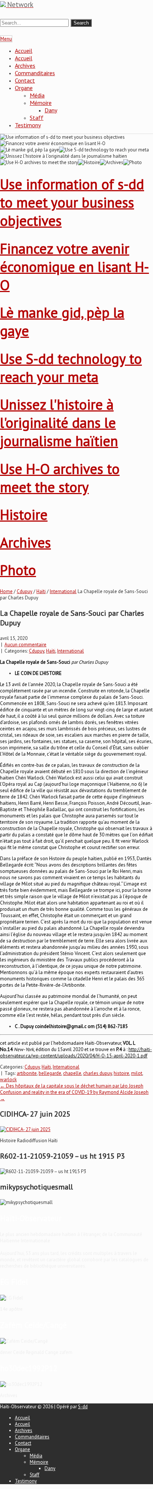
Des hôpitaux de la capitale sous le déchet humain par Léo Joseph (71, 1086)
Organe (24, 88)
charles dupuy (97, 1073)
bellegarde (50, 1073)
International (63, 591)
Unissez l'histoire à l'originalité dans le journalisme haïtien (59, 422)
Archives (25, 65)
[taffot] (25, 1129)
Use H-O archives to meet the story (60, 477)
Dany (51, 110)
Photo (18, 570)
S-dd (83, 1406)
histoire (121, 1073)
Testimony (28, 125)
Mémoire (41, 102)
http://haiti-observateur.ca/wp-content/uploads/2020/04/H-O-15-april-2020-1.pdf (76, 1052)
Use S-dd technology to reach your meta (71, 367)
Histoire (24, 514)
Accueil (23, 50)
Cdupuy (24, 591)
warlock (8, 1079)
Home (6, 591)
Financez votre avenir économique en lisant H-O (74, 266)
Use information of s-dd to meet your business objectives (72, 202)
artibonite (27, 1073)
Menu (6, 39)
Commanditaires (35, 73)
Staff (36, 117)
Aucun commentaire (25, 644)
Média (37, 95)
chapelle (72, 1073)
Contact (25, 80)
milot (136, 1073)
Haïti (41, 591)
